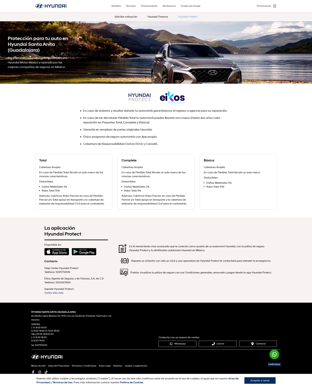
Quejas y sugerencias (136, 365)
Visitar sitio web (53, 293)
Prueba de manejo (191, 6)
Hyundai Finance (158, 16)
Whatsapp (180, 343)
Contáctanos (274, 364)
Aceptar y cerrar (260, 380)
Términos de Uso (62, 382)
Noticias (117, 365)
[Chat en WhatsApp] (274, 354)
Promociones (264, 6)
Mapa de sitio (38, 365)
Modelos (116, 6)
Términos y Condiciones (84, 365)
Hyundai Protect (187, 16)
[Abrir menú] (274, 6)
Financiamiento (149, 6)
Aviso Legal (105, 365)
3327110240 (41, 345)
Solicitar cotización (126, 16)
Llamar (220, 343)
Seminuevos (169, 6)
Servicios (131, 6)
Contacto (261, 343)
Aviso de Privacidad (58, 365)
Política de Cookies (131, 382)
